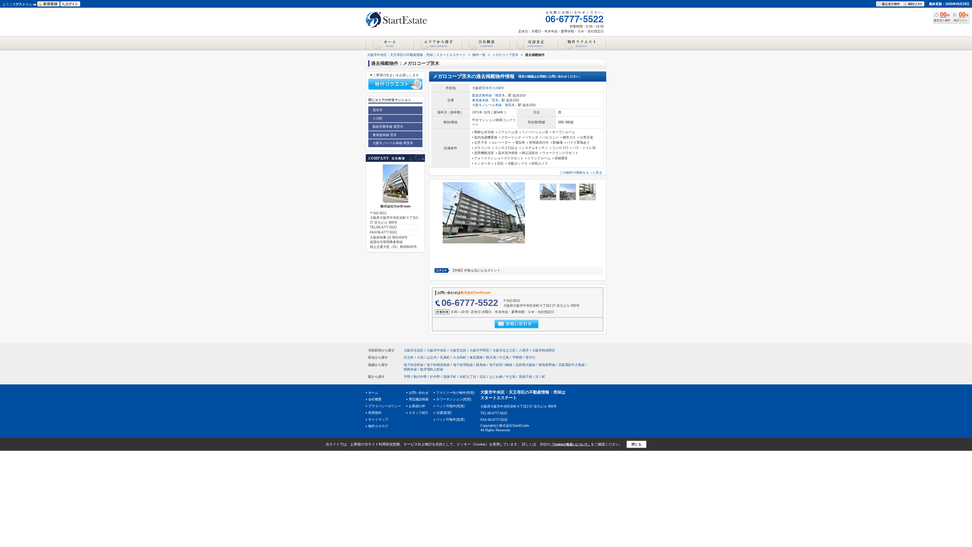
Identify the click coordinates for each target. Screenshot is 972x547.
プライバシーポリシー (384, 406)
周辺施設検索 (419, 399)
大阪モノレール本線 (487, 105)
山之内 (432, 357)
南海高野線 (547, 365)
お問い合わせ (419, 393)
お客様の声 (417, 406)
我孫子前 (525, 377)
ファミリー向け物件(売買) (455, 393)
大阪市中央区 (437, 350)
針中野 (435, 377)
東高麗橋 (476, 357)
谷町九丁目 (468, 377)
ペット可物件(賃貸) (450, 419)
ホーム (373, 393)
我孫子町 (449, 377)
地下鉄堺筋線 (463, 365)
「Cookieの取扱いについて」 (570, 444)
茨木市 (487, 88)
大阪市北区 (458, 350)
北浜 (482, 377)
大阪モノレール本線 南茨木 (393, 143)
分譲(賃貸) (443, 413)
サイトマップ (378, 419)
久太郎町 (459, 357)
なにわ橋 (495, 377)
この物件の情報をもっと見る (580, 172)
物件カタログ (378, 426)
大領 (420, 357)
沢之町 (409, 357)
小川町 (497, 88)
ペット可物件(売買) (450, 406)
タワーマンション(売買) (453, 399)
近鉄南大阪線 (525, 365)
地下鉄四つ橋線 (500, 365)
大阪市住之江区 (504, 350)
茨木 (495, 100)
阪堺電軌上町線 (431, 369)
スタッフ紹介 (419, 413)
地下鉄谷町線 (413, 365)
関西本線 (410, 369)
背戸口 (530, 357)
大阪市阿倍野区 (543, 350)
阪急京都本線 (482, 95)
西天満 (491, 357)
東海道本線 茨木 (385, 135)
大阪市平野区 (479, 350)
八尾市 (524, 350)
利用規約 (374, 413)
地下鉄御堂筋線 (438, 365)
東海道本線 (480, 100)
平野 (407, 377)
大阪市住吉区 (413, 350)
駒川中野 (420, 377)
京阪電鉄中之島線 (571, 365)
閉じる (636, 444)
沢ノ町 (540, 377)
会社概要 (374, 399)
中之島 (504, 357)
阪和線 (481, 365)
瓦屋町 (445, 357)
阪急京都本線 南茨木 (388, 126)
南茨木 (500, 95)
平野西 (517, 357)
